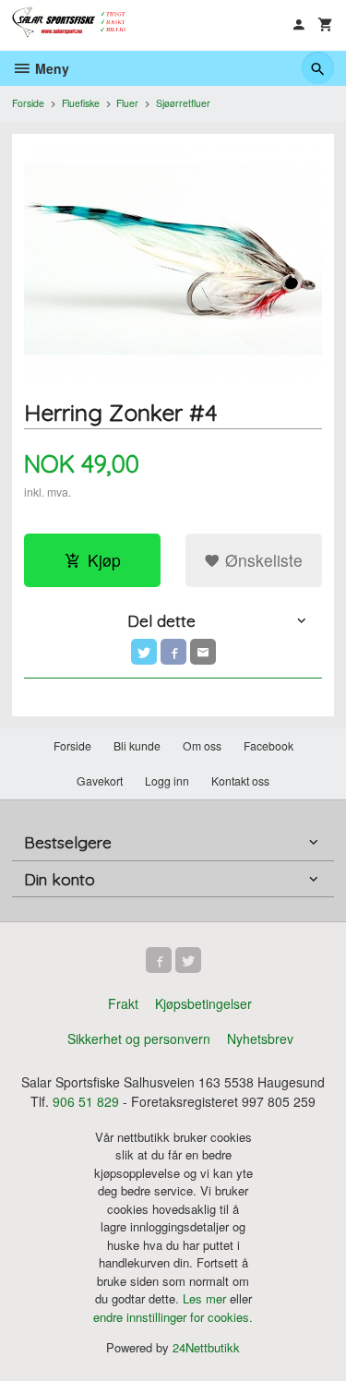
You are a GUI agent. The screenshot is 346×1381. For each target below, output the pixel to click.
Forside (28, 103)
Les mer (206, 1298)
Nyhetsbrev (260, 1038)
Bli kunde (137, 745)
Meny (50, 68)
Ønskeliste (262, 559)
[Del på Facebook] (173, 652)
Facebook (268, 745)
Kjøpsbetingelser (203, 1003)
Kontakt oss (240, 780)
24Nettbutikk (206, 1347)
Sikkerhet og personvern (138, 1038)
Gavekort (100, 780)
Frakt (123, 1003)
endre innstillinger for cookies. (173, 1317)
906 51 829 (86, 1101)
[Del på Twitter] (144, 652)
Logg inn (167, 780)
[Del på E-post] (203, 652)
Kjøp (104, 559)
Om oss (202, 745)
